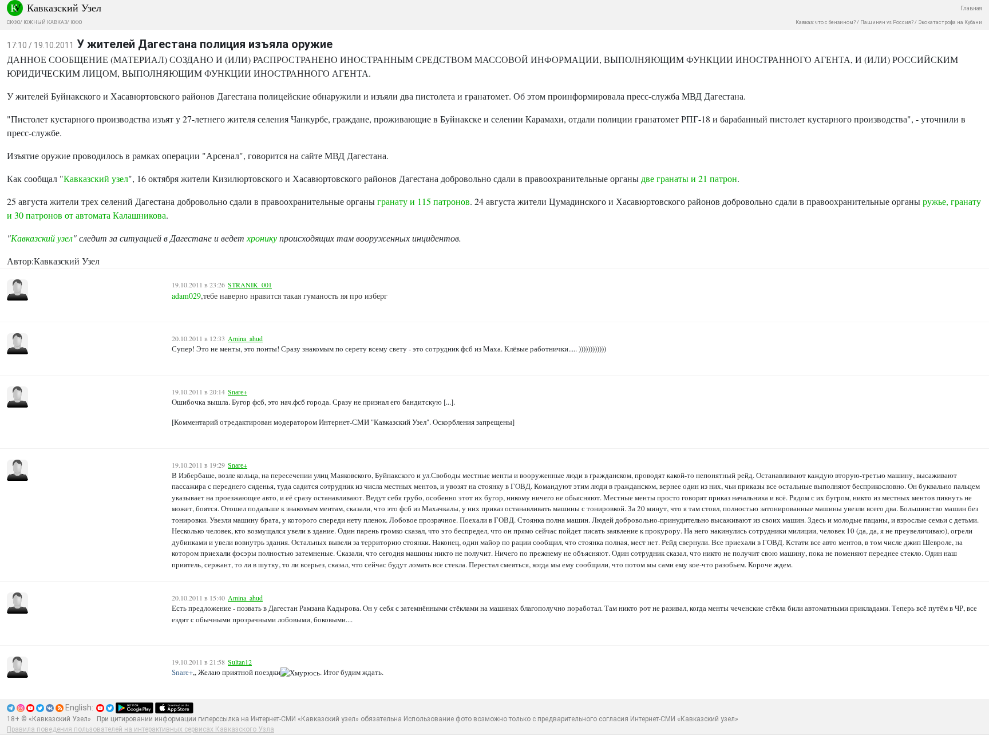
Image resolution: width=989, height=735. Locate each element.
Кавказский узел (96, 178)
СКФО (13, 22)
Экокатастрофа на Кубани (950, 22)
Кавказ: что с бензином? (826, 22)
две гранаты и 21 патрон (689, 178)
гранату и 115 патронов (423, 201)
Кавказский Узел (64, 7)
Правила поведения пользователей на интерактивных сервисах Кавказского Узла (140, 729)
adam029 (186, 295)
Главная (971, 8)
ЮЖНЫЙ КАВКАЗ (45, 22)
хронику (262, 238)
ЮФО (76, 22)
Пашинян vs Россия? (886, 22)
